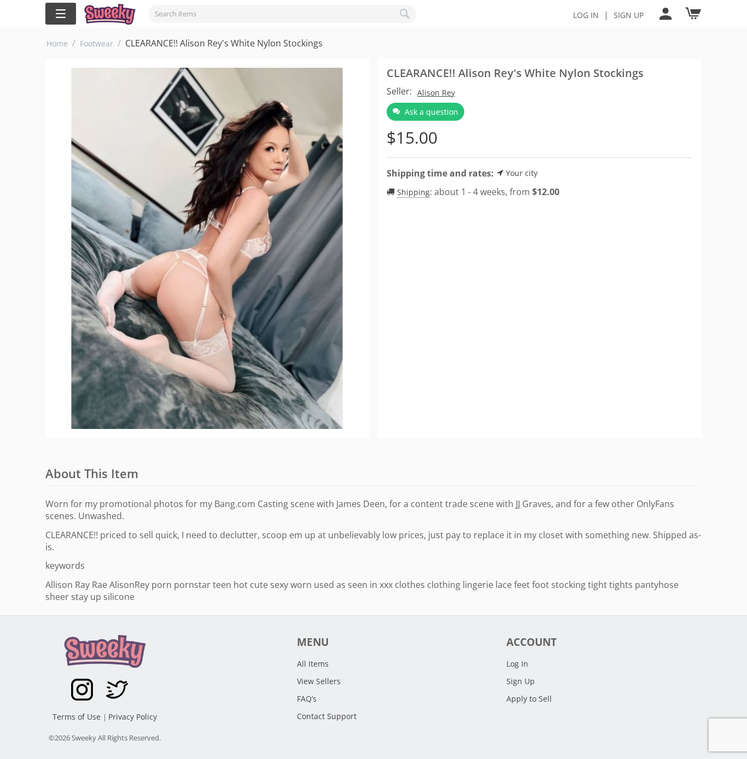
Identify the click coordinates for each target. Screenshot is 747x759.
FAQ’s (307, 698)
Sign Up (520, 681)
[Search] (405, 13)
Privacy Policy (132, 716)
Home (57, 43)
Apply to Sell (529, 698)
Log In (586, 15)
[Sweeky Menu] (60, 14)
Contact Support (327, 716)
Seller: (399, 91)
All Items (313, 663)
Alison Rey (436, 92)
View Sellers (319, 681)
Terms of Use (77, 716)
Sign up (629, 15)
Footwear (96, 43)
